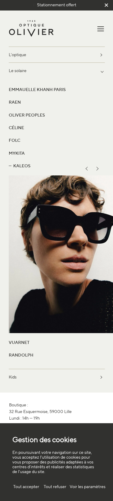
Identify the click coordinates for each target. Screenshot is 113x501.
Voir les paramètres (87, 486)
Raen (15, 102)
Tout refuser (55, 486)
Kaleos (21, 165)
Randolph (21, 354)
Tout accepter (26, 486)
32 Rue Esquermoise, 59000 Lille (40, 411)
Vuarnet (19, 342)
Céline (16, 127)
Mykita (17, 153)
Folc (14, 140)
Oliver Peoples (27, 114)
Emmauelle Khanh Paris (37, 89)
